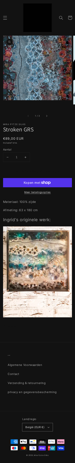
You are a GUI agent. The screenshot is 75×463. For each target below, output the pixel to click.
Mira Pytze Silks (41, 455)
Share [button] (12, 326)
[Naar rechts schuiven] (46, 116)
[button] (5, 17)
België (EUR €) (34, 427)
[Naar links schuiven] (28, 116)
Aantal (7, 149)
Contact (13, 374)
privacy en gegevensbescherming (32, 392)
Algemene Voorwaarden (25, 365)
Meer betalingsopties (37, 192)
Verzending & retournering (27, 383)
